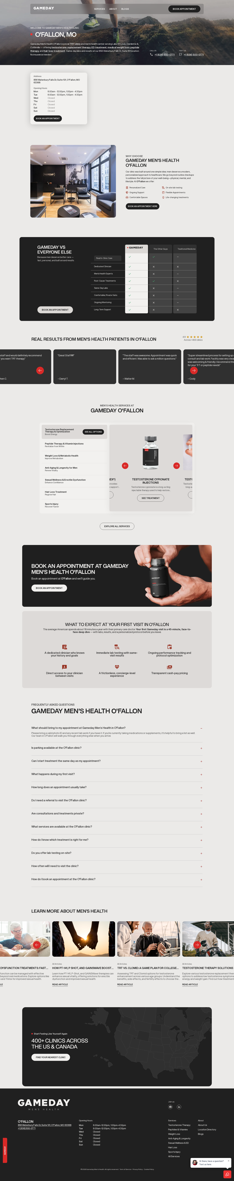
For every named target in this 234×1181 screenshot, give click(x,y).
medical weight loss (119, 47)
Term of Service (125, 1169)
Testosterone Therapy (179, 1125)
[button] (99, 9)
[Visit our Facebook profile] (170, 1107)
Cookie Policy (149, 1169)
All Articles (57, 964)
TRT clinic (75, 44)
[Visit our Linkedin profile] (179, 1107)
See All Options (93, 432)
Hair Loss (172, 1147)
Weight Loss (174, 1134)
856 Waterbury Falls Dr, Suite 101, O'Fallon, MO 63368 (44, 1125)
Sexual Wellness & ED (178, 1143)
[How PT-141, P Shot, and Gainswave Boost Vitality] (83, 940)
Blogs (125, 9)
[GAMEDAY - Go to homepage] (44, 1104)
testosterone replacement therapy (71, 47)
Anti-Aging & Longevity (179, 1138)
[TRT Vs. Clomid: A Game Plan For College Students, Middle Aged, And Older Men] (148, 940)
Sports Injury (174, 1152)
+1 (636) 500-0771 (165, 54)
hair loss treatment (54, 51)
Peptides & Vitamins (178, 1129)
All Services (174, 1156)
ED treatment (99, 47)
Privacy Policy (138, 1169)
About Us (202, 1125)
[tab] (74, 432)
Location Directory (207, 1129)
